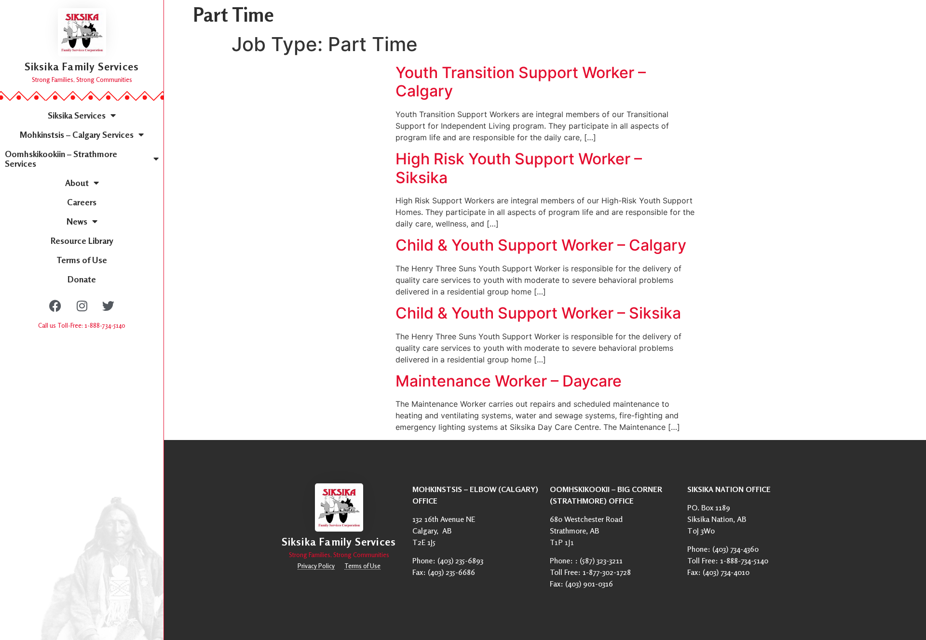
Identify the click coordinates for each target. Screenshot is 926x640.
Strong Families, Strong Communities (82, 79)
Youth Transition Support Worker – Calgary (520, 81)
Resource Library (82, 240)
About (77, 182)
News (77, 221)
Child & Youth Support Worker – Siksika (538, 313)
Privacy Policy (316, 566)
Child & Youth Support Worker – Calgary (540, 245)
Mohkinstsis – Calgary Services (77, 134)
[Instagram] (82, 305)
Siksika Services (77, 115)
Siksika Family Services (82, 66)
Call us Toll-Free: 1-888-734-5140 (81, 325)
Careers (81, 202)
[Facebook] (55, 305)
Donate (82, 279)
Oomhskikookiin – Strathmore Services (61, 158)
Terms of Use (81, 259)
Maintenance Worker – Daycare (508, 381)
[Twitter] (108, 305)
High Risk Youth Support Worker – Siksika (518, 168)
